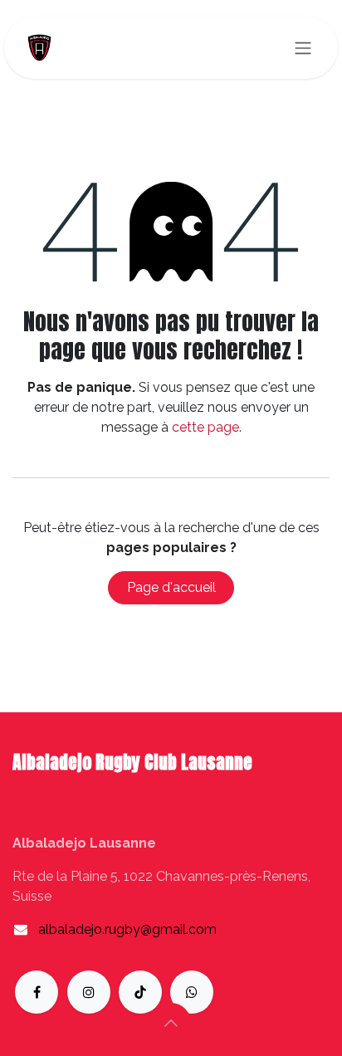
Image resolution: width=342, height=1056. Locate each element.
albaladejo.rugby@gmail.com (127, 929)
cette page (205, 427)
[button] (171, 1023)
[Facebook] (36, 992)
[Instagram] (88, 992)
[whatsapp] (191, 992)
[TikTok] (140, 992)
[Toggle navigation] (303, 47)
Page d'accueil (171, 587)
